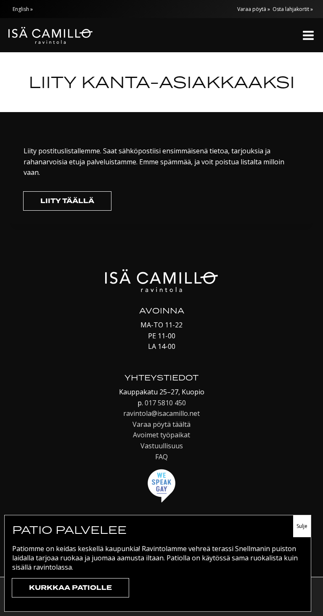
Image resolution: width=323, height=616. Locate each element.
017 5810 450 (165, 402)
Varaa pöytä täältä (161, 424)
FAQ (161, 456)
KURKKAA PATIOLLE (70, 587)
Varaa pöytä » (253, 9)
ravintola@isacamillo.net (161, 413)
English (21, 9)
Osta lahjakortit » (293, 9)
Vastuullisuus (161, 445)
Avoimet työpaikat (161, 434)
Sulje (302, 526)
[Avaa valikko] (308, 35)
